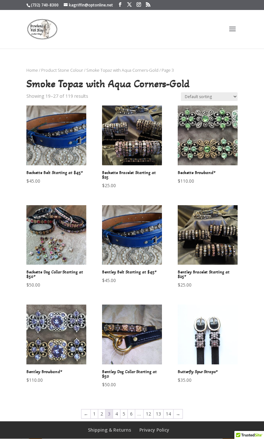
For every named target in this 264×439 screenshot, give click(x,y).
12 (148, 414)
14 (168, 414)
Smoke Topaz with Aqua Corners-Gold (122, 70)
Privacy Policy (154, 430)
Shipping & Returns (109, 430)
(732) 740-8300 (45, 5)
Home (32, 70)
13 (158, 414)
